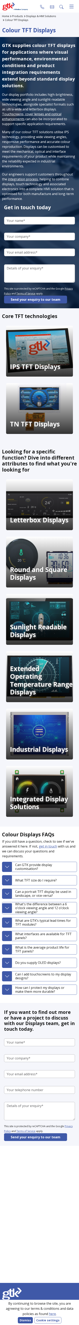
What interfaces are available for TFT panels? (43, 936)
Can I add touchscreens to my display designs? (43, 976)
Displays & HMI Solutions (41, 16)
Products (17, 16)
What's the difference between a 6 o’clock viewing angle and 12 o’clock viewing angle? (42, 908)
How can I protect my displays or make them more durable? (39, 989)
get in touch (48, 846)
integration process (23, 179)
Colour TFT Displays (16, 20)
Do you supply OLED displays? (38, 962)
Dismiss (25, 1320)
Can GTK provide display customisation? (33, 867)
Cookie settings (48, 1320)
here (52, 1314)
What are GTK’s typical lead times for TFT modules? (43, 922)
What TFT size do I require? (36, 880)
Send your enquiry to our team (35, 299)
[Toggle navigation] (71, 6)
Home (5, 16)
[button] (52, 6)
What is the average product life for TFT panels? (42, 949)
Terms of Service (25, 293)
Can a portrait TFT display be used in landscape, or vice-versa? (43, 893)
